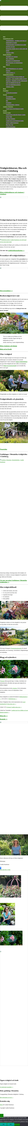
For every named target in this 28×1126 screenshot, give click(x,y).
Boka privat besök (6, 349)
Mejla (1, 1104)
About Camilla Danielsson (12, 122)
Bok (7, 100)
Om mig (5, 94)
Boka (4, 66)
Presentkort (5, 90)
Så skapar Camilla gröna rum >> (14, 707)
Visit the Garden (7, 112)
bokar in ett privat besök (10, 365)
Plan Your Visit (9, 124)
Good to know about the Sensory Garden (15, 114)
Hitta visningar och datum (8, 346)
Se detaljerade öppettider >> (6, 1087)
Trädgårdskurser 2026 (8, 38)
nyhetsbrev (14, 688)
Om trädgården (9, 96)
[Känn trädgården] (4, 1)
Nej (11, 1124)
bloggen (2, 681)
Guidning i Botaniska (8, 106)
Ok (3, 1124)
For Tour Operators (10, 118)
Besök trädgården (7, 54)
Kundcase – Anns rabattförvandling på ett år (16, 78)
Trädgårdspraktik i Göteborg (12, 104)
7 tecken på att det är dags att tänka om (15, 76)
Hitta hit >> (4, 716)
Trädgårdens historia (11, 98)
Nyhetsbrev (8, 102)
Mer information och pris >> (6, 1097)
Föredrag (8, 70)
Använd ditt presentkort (11, 92)
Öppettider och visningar (12, 56)
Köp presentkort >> (6, 290)
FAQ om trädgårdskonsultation (13, 84)
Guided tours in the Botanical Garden (15, 108)
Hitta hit (8, 64)
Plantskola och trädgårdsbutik (13, 60)
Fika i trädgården (10, 58)
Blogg (4, 88)
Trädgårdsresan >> (12, 698)
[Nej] (17, 1125)
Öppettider (3, 449)
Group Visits (9, 116)
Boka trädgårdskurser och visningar (14, 68)
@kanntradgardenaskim (16, 648)
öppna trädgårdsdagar (21, 361)
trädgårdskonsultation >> (16, 250)
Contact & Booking (10, 126)
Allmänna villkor (10, 52)
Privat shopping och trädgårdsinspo (14, 62)
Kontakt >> (3, 719)
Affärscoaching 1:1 (10, 72)
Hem (4, 36)
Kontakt (5, 110)
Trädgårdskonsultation (8, 74)
